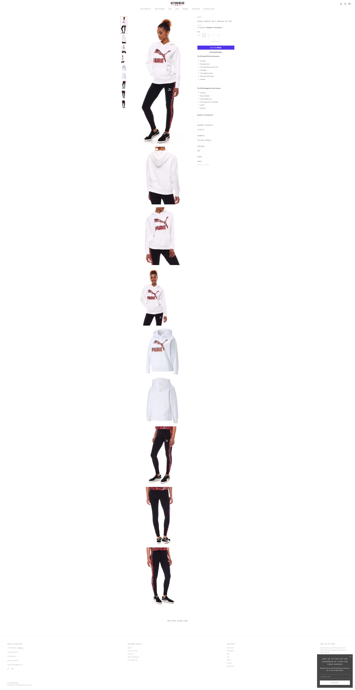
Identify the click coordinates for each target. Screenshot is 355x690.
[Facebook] (203, 164)
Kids (177, 9)
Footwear (196, 9)
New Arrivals (145, 9)
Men (170, 9)
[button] (215, 27)
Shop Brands (160, 9)
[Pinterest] (208, 164)
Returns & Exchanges (133, 657)
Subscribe (335, 683)
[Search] (345, 4)
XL (218, 35)
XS (199, 35)
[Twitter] (205, 164)
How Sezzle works (133, 660)
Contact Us (20, 648)
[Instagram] (12, 669)
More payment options (216, 52)
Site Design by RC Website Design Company (19, 685)
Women (185, 9)
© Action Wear (12, 683)
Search (130, 648)
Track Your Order (132, 651)
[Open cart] (349, 4)
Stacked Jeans (209, 9)
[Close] (350, 656)
